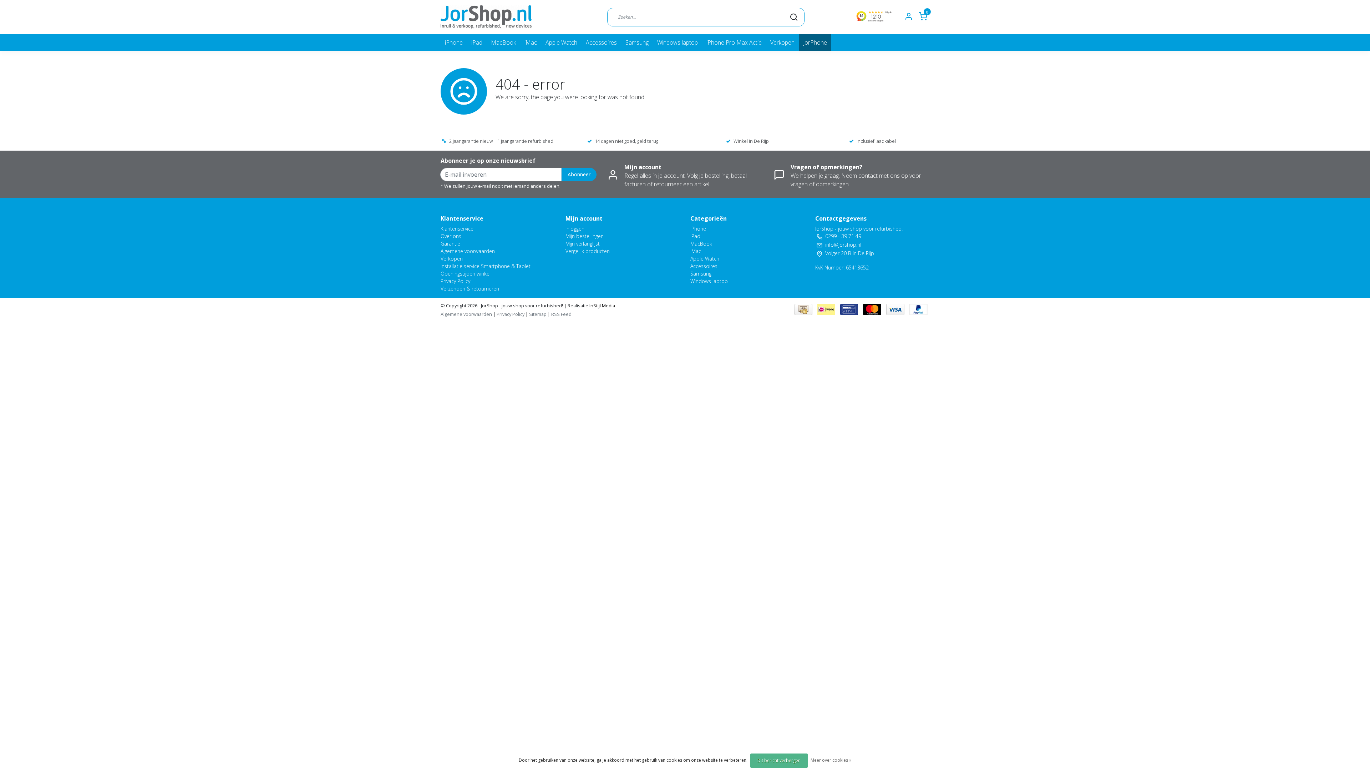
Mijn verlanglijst (582, 243)
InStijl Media (601, 305)
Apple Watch (561, 42)
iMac (530, 42)
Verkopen (782, 42)
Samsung (637, 42)
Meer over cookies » (831, 760)
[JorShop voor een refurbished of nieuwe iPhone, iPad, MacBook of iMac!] (486, 17)
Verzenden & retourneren (470, 288)
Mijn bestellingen (584, 236)
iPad (476, 42)
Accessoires (601, 42)
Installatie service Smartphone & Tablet (486, 266)
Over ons (451, 236)
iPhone (454, 42)
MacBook (503, 42)
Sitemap (538, 314)
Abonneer (579, 174)
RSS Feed (561, 314)
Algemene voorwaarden (468, 251)
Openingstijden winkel (466, 273)
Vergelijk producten (587, 251)
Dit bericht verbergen (779, 760)
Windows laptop (677, 42)
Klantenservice (457, 228)
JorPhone (815, 42)
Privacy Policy (455, 281)
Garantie (450, 243)
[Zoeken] (793, 16)
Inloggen (574, 228)
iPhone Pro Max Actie (734, 42)
